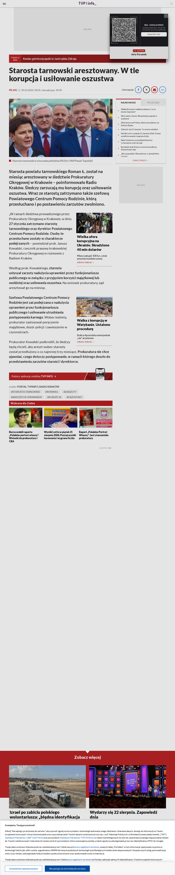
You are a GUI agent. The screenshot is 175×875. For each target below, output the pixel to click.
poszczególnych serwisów (87, 847)
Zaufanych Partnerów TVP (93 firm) (77, 837)
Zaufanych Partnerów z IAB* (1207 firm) (24, 837)
